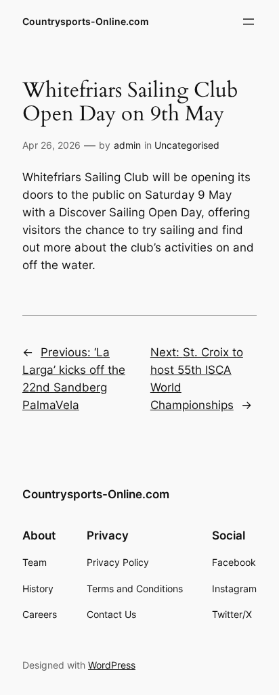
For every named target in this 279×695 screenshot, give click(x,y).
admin (127, 145)
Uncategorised (186, 145)
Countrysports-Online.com (85, 21)
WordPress (111, 665)
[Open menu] (248, 22)
